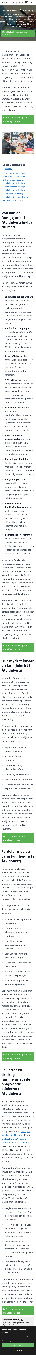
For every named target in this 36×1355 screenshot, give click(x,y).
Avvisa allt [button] (18, 1350)
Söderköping (8, 1142)
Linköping (25, 1131)
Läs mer (14, 1341)
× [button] (33, 1328)
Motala (12, 1138)
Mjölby (5, 1138)
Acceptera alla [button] (18, 1345)
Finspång (18, 1135)
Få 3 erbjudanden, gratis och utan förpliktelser (15, 33)
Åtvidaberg (24, 1142)
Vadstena (21, 1138)
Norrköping (7, 1135)
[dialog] (18, 1340)
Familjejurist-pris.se (13, 2)
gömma (8, 169)
